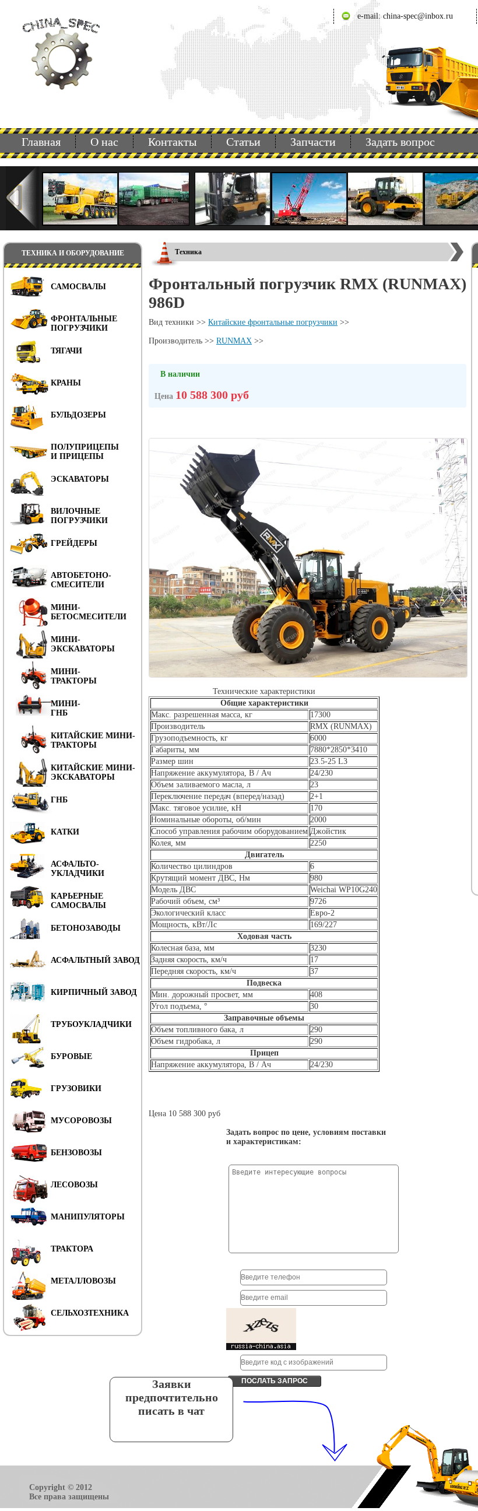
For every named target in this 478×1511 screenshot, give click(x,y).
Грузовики (76, 1088)
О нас (104, 141)
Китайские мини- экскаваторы (93, 772)
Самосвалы (78, 286)
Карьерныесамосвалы (78, 901)
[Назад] (22, 198)
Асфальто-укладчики (77, 869)
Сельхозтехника (90, 1313)
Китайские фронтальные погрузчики (273, 322)
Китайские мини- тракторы (93, 740)
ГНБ (59, 799)
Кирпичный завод (94, 992)
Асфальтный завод (95, 960)
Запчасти (313, 141)
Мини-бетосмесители (88, 612)
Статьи (243, 141)
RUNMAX (234, 340)
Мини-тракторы (74, 676)
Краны (66, 382)
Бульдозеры (78, 415)
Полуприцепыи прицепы (85, 452)
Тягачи (66, 350)
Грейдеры (74, 543)
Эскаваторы (80, 479)
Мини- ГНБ (65, 708)
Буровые (71, 1056)
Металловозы (83, 1281)
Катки (65, 832)
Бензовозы (76, 1152)
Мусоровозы (81, 1120)
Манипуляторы (88, 1216)
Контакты (172, 141)
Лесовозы (74, 1184)
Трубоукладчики (91, 1024)
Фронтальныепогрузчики (84, 323)
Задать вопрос (400, 141)
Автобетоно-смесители (81, 580)
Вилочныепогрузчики (79, 516)
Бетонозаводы (86, 928)
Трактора (72, 1248)
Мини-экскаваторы (83, 644)
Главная (41, 141)
